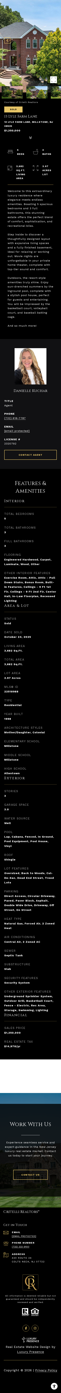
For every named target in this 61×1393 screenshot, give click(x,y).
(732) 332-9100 (20, 1246)
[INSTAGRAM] (35, 1328)
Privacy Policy (46, 1370)
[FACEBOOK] (26, 1328)
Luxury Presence (30, 1351)
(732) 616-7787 (15, 418)
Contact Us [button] (30, 1174)
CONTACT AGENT (31, 454)
